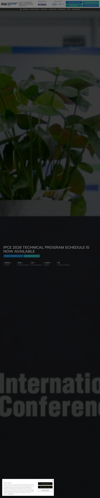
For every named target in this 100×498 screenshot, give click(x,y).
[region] (28, 487)
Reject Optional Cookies (45, 486)
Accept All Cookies (45, 483)
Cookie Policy (11, 494)
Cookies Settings (45, 490)
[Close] (52, 480)
